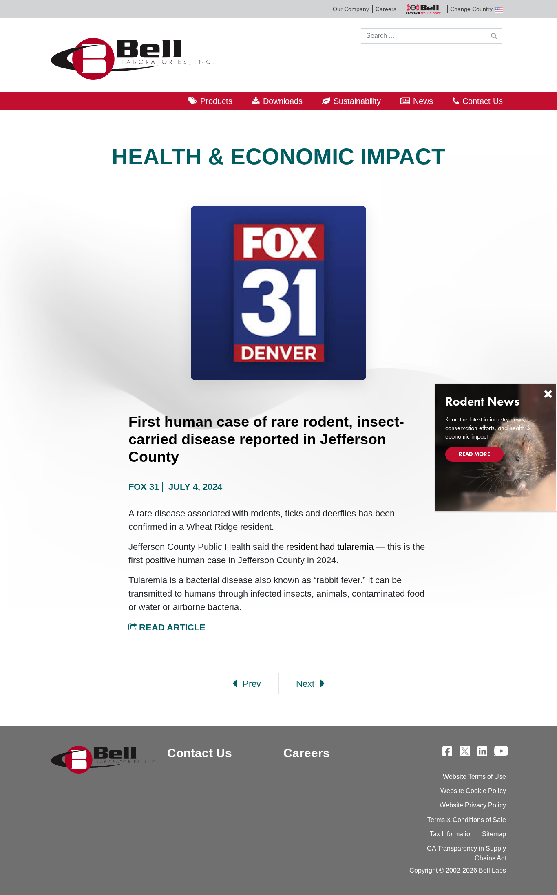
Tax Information (452, 834)
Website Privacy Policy (473, 805)
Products (216, 101)
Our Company (351, 9)
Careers (386, 9)
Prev (250, 684)
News (423, 101)
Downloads (283, 101)
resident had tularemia (330, 547)
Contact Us (482, 101)
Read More (474, 454)
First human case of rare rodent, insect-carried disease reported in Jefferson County (266, 439)
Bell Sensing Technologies (423, 9)
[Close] (548, 393)
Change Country (471, 9)
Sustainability (357, 101)
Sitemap (494, 834)
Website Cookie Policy (473, 790)
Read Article (171, 627)
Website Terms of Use (474, 776)
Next (306, 684)
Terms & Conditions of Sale (466, 819)
